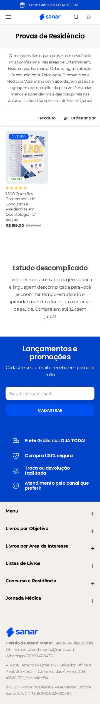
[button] (7, 17)
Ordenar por (83, 118)
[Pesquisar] (76, 17)
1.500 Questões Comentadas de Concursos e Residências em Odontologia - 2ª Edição (21, 206)
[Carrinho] (88, 17)
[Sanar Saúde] (50, 17)
